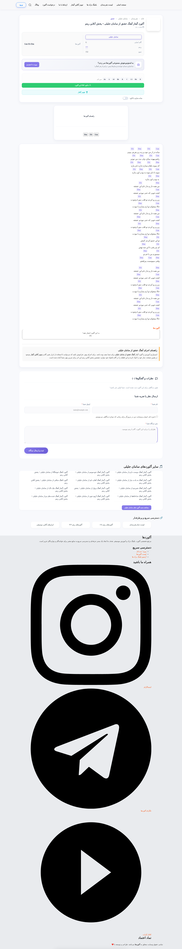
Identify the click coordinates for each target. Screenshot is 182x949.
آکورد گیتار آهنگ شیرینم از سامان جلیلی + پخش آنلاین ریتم (135, 489)
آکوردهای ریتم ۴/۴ (75, 525)
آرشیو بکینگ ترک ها (139, 557)
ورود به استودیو (32, 64)
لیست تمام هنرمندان (137, 525)
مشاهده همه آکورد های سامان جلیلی (136, 508)
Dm (85, 135)
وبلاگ (37, 5)
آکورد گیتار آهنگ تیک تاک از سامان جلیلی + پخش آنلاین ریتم (51, 489)
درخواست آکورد (49, 5)
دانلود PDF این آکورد (82, 85)
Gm (96, 135)
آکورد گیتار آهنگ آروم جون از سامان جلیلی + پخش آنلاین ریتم (92, 497)
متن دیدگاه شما (151, 424)
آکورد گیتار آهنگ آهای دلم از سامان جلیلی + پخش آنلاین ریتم (92, 481)
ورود (21, 5)
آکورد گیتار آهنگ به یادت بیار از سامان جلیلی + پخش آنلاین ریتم (133, 481)
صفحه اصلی (121, 5)
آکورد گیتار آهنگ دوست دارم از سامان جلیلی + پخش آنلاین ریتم (133, 473)
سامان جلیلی (113, 37)
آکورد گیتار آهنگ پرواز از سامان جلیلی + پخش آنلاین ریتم (91, 489)
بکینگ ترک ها (92, 5)
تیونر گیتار (81, 92)
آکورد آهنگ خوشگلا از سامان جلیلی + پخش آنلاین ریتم (51, 473)
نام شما (154, 404)
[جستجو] (30, 5)
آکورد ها (156, 328)
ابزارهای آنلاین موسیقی (45, 525)
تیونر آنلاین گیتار (77, 5)
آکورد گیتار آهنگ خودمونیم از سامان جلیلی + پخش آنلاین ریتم (92, 473)
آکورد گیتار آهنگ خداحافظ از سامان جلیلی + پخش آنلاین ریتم (134, 497)
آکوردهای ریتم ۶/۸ (106, 525)
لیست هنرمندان (107, 5)
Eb (91, 135)
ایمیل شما (85, 404)
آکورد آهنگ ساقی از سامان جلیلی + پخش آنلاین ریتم (49, 481)
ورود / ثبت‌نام (141, 551)
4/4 (87, 47)
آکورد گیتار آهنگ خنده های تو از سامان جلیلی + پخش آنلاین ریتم (49, 497)
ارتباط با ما (63, 5)
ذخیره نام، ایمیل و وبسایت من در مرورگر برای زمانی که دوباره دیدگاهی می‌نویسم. (125, 417)
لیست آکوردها (141, 554)
